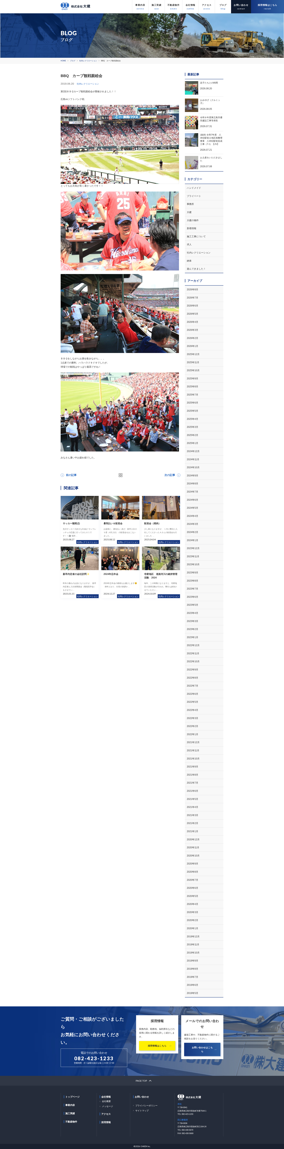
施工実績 (156, 5)
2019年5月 (192, 993)
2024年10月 (193, 467)
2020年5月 (192, 896)
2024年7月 (192, 491)
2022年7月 (192, 685)
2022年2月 (192, 726)
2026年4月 (192, 322)
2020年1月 (192, 928)
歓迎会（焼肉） (152, 523)
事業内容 (140, 5)
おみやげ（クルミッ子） (210, 101)
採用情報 (106, 1122)
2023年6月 (192, 597)
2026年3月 (192, 330)
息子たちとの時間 (209, 82)
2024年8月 (192, 483)
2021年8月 (192, 775)
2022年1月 (192, 734)
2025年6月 (192, 402)
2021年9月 (192, 766)
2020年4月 (192, 904)
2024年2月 (192, 532)
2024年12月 (193, 451)
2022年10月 (193, 661)
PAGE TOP (141, 1080)
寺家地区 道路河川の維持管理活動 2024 (160, 576)
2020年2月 (192, 920)
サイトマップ (142, 1110)
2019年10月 (193, 952)
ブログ (223, 5)
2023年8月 (192, 580)
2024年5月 (192, 508)
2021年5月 (192, 799)
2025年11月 (193, 362)
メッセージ (107, 1106)
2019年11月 (193, 944)
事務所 (190, 204)
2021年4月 (192, 807)
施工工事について (196, 236)
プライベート (194, 196)
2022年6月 (192, 694)
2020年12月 (193, 839)
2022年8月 (192, 677)
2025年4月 (192, 419)
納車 (189, 261)
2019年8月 (192, 969)
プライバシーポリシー (146, 1105)
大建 (189, 212)
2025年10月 (193, 370)
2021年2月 (192, 823)
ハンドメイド (194, 188)
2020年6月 (192, 888)
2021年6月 (192, 791)
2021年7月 (192, 783)
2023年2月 (192, 629)
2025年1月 (192, 443)
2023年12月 (193, 548)
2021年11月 (193, 750)
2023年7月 (192, 588)
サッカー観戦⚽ (71, 523)
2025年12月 (193, 354)
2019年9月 (192, 960)
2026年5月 (192, 314)
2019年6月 (192, 985)
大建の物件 (193, 220)
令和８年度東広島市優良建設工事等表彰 (211, 119)
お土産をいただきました (211, 159)
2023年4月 (192, 613)
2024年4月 (192, 516)
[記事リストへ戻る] (120, 475)
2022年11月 (193, 653)
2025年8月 (192, 386)
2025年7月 (192, 394)
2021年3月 (192, 815)
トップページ (72, 1097)
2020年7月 (192, 880)
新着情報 (191, 228)
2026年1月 (192, 346)
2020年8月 (192, 872)
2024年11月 (193, 459)
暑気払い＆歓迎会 (113, 523)
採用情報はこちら (267, 5)
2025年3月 (192, 427)
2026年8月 (192, 289)
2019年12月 (193, 936)
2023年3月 (192, 621)
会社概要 (106, 1101)
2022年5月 (192, 702)
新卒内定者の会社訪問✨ (76, 574)
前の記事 (71, 475)
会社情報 (190, 5)
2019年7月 (192, 977)
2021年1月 (192, 831)
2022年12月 (193, 645)
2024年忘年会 (111, 574)
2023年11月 (193, 556)
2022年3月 (192, 718)
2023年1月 (192, 637)
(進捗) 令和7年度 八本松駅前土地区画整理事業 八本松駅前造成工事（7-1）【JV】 (211, 139)
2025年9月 (192, 378)
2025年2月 (192, 435)
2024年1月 (192, 540)
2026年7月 (192, 297)
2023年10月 (193, 564)
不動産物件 (173, 5)
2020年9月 (192, 863)
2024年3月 (192, 524)
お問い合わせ (241, 5)
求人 (189, 244)
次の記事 (169, 475)
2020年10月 (193, 855)
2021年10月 (193, 758)
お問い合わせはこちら (202, 1049)
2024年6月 (192, 500)
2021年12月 (193, 742)
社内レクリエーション (88, 61)
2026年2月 (192, 338)
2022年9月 (192, 669)
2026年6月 (192, 305)
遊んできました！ (196, 269)
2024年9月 (192, 475)
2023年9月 (192, 572)
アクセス (207, 5)
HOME (63, 61)
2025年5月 (192, 411)
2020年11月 (193, 847)
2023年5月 (192, 605)
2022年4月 (192, 710)
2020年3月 (192, 912)
